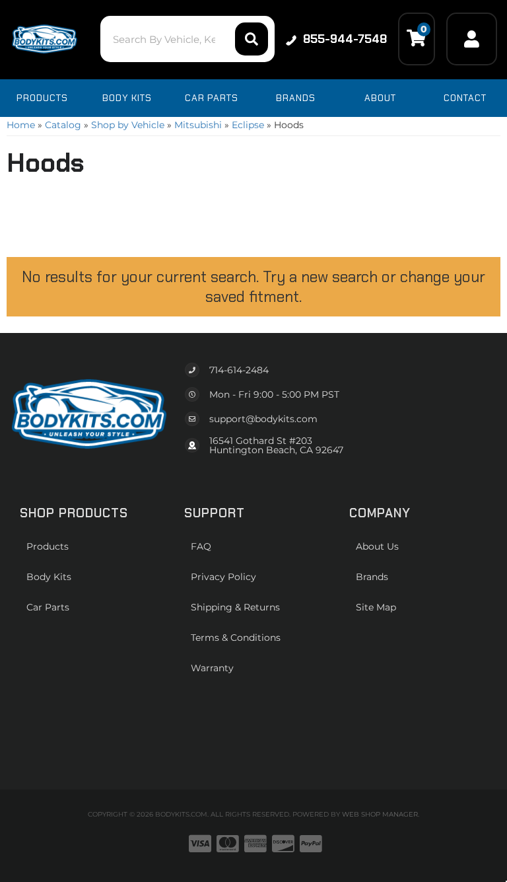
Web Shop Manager (380, 814)
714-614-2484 (239, 370)
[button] (187, 39)
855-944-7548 (345, 39)
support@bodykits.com (263, 418)
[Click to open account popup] (471, 39)
